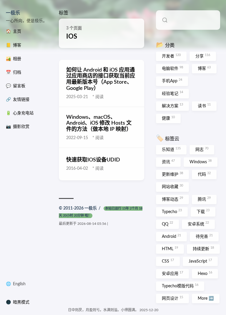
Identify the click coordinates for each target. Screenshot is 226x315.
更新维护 (172, 174)
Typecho (172, 211)
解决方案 (172, 105)
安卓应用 (172, 273)
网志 (201, 149)
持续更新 (203, 248)
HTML (170, 248)
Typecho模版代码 (180, 285)
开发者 (171, 56)
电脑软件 (172, 68)
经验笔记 (172, 93)
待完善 (204, 236)
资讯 (168, 161)
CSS (168, 261)
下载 (203, 211)
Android (171, 236)
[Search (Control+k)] (188, 20)
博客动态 (172, 199)
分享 (202, 56)
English (19, 284)
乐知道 (171, 149)
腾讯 (204, 199)
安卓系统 (198, 223)
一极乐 (13, 13)
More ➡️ (206, 298)
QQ (167, 223)
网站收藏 (172, 186)
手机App (172, 80)
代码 (204, 174)
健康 (168, 118)
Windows (201, 161)
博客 (204, 68)
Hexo (205, 273)
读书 (204, 105)
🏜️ (13, 59)
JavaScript (200, 261)
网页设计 (172, 298)
